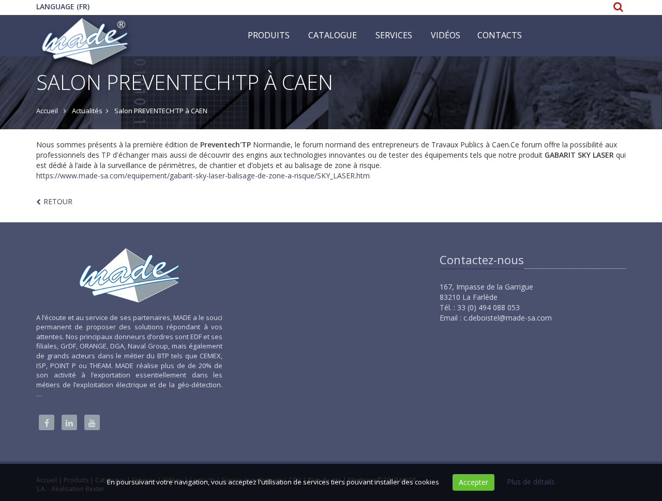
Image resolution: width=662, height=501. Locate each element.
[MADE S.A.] (85, 28)
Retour (57, 201)
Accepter (473, 482)
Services (393, 35)
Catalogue (332, 35)
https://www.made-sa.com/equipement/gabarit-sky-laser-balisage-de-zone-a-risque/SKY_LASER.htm (203, 175)
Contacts (499, 35)
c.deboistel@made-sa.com (507, 318)
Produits (269, 35)
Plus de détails (531, 482)
